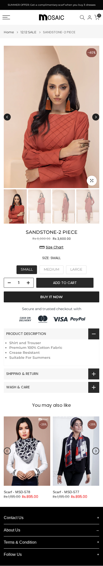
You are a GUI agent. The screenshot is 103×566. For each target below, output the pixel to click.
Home (9, 32)
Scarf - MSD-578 (17, 492)
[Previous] (7, 117)
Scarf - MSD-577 (66, 492)
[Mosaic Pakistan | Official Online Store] (51, 17)
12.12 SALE (28, 32)
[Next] (95, 117)
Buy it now (51, 297)
